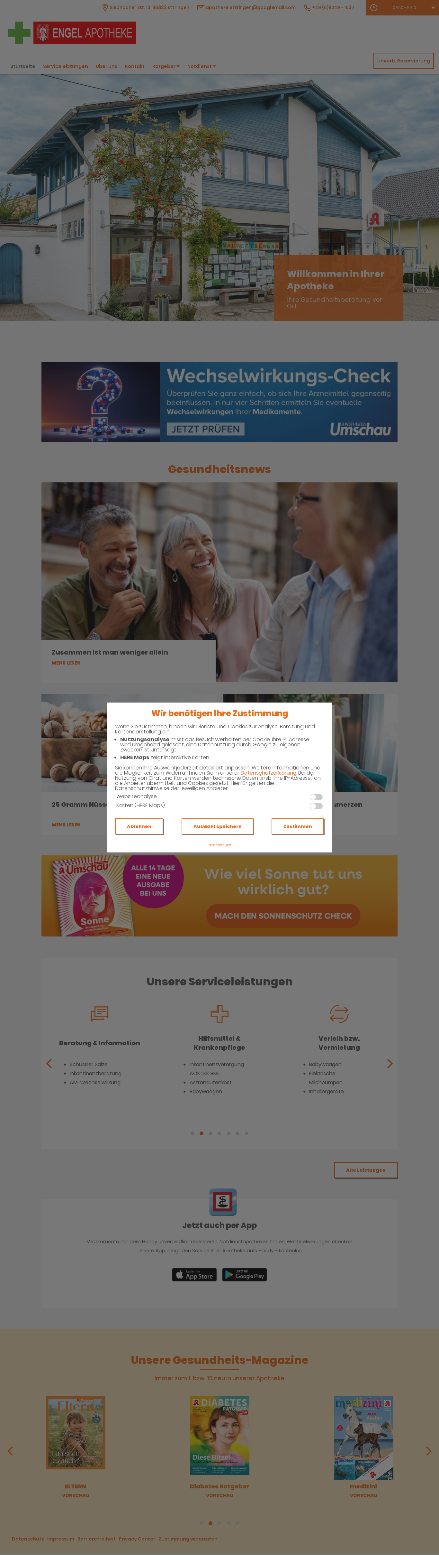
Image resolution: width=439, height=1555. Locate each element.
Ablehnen (139, 826)
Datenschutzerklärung (268, 773)
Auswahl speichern (217, 826)
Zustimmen (297, 826)
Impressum (219, 845)
